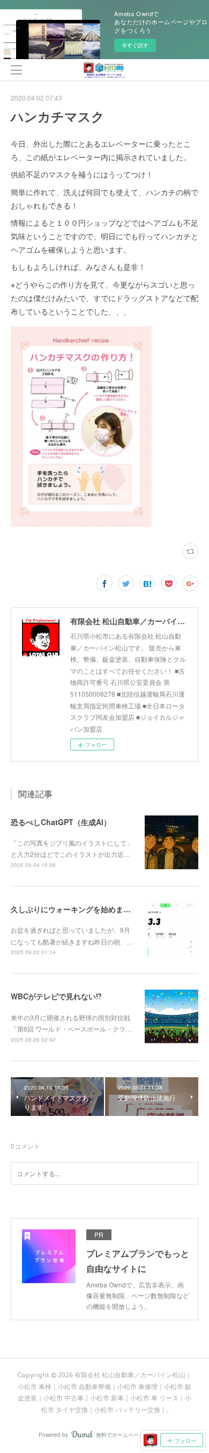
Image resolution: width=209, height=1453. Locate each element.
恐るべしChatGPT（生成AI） (61, 822)
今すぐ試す (135, 45)
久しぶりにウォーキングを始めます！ (74, 909)
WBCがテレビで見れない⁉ (56, 996)
